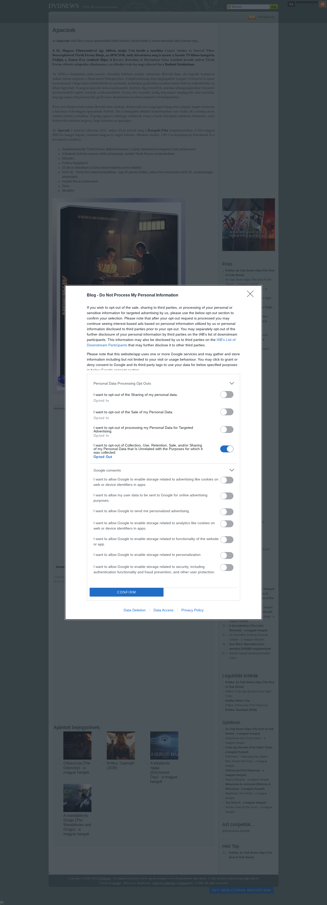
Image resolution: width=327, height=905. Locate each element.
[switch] (226, 394)
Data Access (163, 610)
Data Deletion (135, 610)
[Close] (252, 295)
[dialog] (163, 452)
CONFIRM (126, 592)
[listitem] (163, 383)
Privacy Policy (192, 610)
